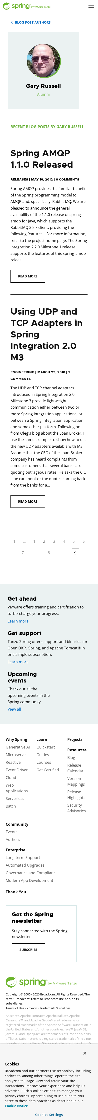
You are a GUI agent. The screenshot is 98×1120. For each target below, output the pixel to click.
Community (17, 824)
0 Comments (67, 179)
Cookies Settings (49, 1114)
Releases (19, 179)
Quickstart (45, 747)
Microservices (18, 754)
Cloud (11, 777)
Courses (43, 762)
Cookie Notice (16, 1106)
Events (12, 831)
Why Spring (16, 739)
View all (14, 709)
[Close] (84, 1053)
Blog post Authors (33, 22)
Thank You (16, 891)
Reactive (13, 762)
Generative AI (18, 747)
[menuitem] (92, 6)
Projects (75, 739)
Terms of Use (15, 1008)
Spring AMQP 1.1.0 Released (41, 159)
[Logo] (26, 6)
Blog (71, 757)
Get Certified (47, 770)
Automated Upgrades (25, 865)
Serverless (15, 798)
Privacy (32, 1008)
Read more (28, 276)
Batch (11, 806)
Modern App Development (29, 880)
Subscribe (29, 949)
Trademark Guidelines (54, 1008)
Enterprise (15, 850)
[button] (91, 5)
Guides (42, 754)
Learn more (18, 621)
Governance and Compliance (32, 872)
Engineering (22, 372)
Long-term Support (23, 857)
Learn (41, 739)
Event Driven (17, 770)
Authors (13, 839)
